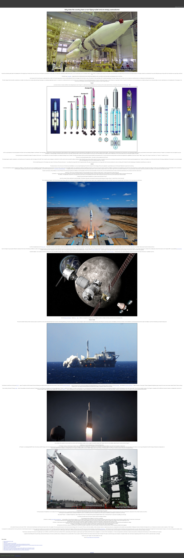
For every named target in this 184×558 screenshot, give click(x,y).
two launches (179, 248)
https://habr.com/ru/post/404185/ (93, 537)
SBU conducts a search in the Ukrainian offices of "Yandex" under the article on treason (19, 548)
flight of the (43, 246)
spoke (16, 388)
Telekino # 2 (6, 542)
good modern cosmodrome (56, 519)
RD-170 (17, 385)
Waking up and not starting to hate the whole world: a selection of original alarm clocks (19, 547)
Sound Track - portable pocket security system (12, 546)
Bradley (126, 84)
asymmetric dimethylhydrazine (59, 168)
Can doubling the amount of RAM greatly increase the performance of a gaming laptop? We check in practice (23, 545)
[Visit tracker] (183, 555)
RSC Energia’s (116, 385)
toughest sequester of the (95, 249)
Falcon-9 (64, 389)
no (75, 317)
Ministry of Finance (67, 317)
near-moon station (110, 251)
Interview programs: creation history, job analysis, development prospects (17, 544)
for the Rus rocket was (129, 385)
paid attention (102, 528)
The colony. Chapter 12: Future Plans (10, 543)
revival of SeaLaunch (66, 385)
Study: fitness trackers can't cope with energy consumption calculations (16, 549)
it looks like (69, 76)
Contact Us (18, 555)
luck (77, 317)
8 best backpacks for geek (8, 541)
